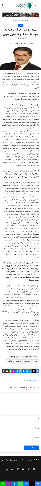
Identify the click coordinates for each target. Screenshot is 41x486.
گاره (9, 361)
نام (37, 418)
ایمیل (37, 428)
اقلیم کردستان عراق (29, 356)
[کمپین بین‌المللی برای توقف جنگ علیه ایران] (20, 15)
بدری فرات (13, 356)
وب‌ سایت (36, 437)
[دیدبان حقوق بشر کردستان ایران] (24, 5)
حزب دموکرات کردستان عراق (26, 361)
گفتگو (15, 20)
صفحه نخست (22, 20)
